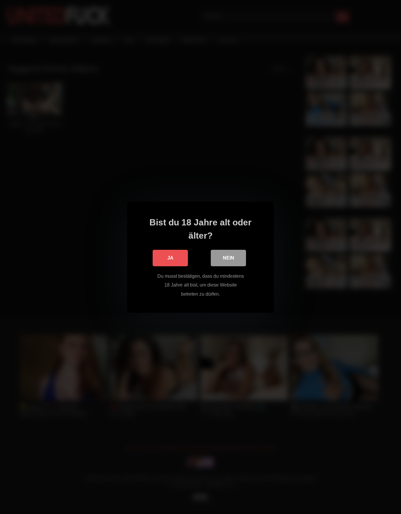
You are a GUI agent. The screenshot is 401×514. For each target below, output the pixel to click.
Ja (170, 257)
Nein (228, 257)
